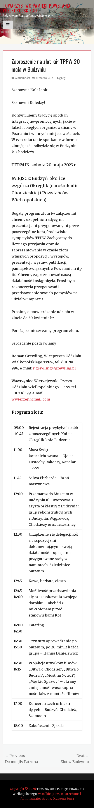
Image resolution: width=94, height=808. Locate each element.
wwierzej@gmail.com (31, 399)
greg (62, 78)
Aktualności (22, 78)
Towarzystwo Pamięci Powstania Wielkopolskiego (37, 8)
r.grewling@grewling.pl (54, 368)
